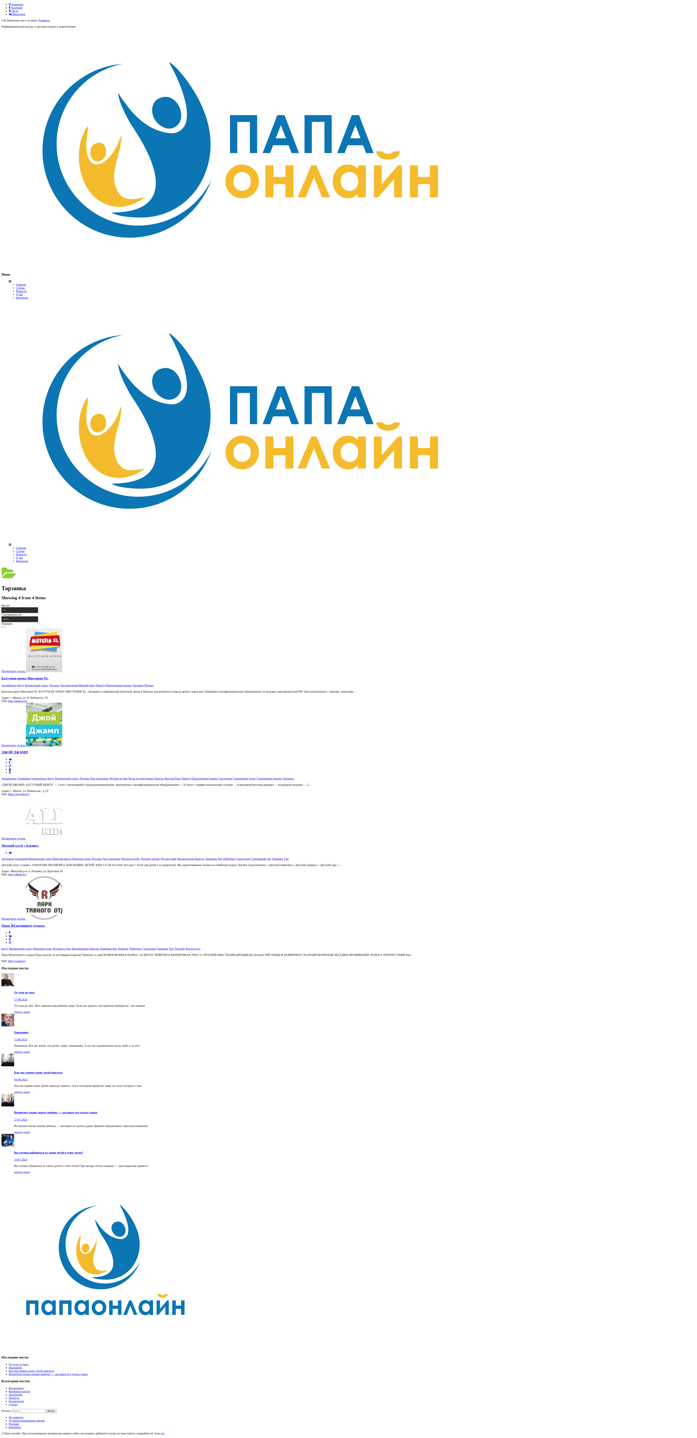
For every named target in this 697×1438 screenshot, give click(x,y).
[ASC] (2, 626)
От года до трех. (19, 1364)
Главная (21, 284)
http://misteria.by (17, 701)
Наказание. (16, 1367)
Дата (6, 619)
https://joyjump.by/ (19, 794)
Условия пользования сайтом (27, 1420)
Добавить (44, 20)
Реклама (14, 1423)
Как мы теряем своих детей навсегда (31, 1370)
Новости (21, 291)
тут (162, 1433)
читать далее (22, 1011)
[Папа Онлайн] (240, 267)
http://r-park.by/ (17, 961)
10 (4, 610)
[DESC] (5, 626)
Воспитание (16, 1388)
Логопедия (15, 1394)
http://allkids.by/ (17, 874)
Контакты (22, 297)
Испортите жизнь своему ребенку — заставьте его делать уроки (48, 1374)
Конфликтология (19, 1391)
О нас (19, 294)
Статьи (20, 287)
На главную (16, 1417)
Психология (16, 1401)
